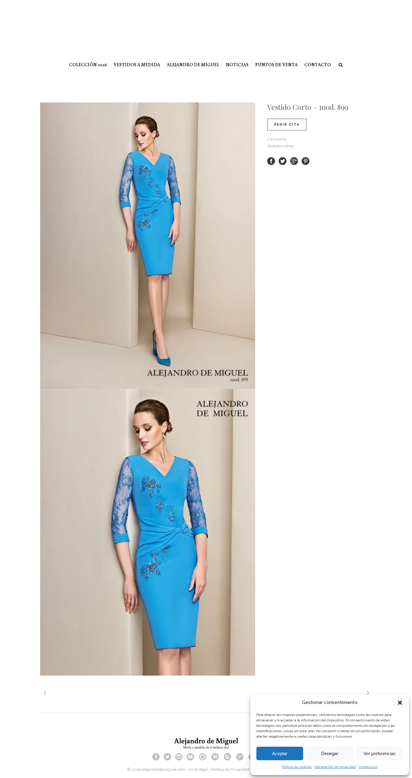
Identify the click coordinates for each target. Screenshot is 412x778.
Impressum (368, 767)
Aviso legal (198, 769)
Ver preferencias (379, 753)
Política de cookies (297, 767)
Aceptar (279, 753)
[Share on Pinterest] (305, 160)
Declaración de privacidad (335, 767)
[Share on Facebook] (271, 160)
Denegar (329, 753)
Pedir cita (286, 125)
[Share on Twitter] (283, 160)
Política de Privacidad (230, 769)
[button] (400, 703)
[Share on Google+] (294, 160)
